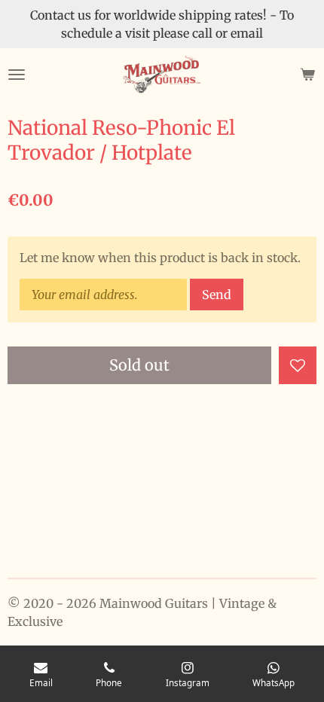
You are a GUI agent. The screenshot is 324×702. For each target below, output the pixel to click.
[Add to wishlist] (297, 365)
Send (216, 294)
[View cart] (307, 74)
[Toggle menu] (16, 74)
